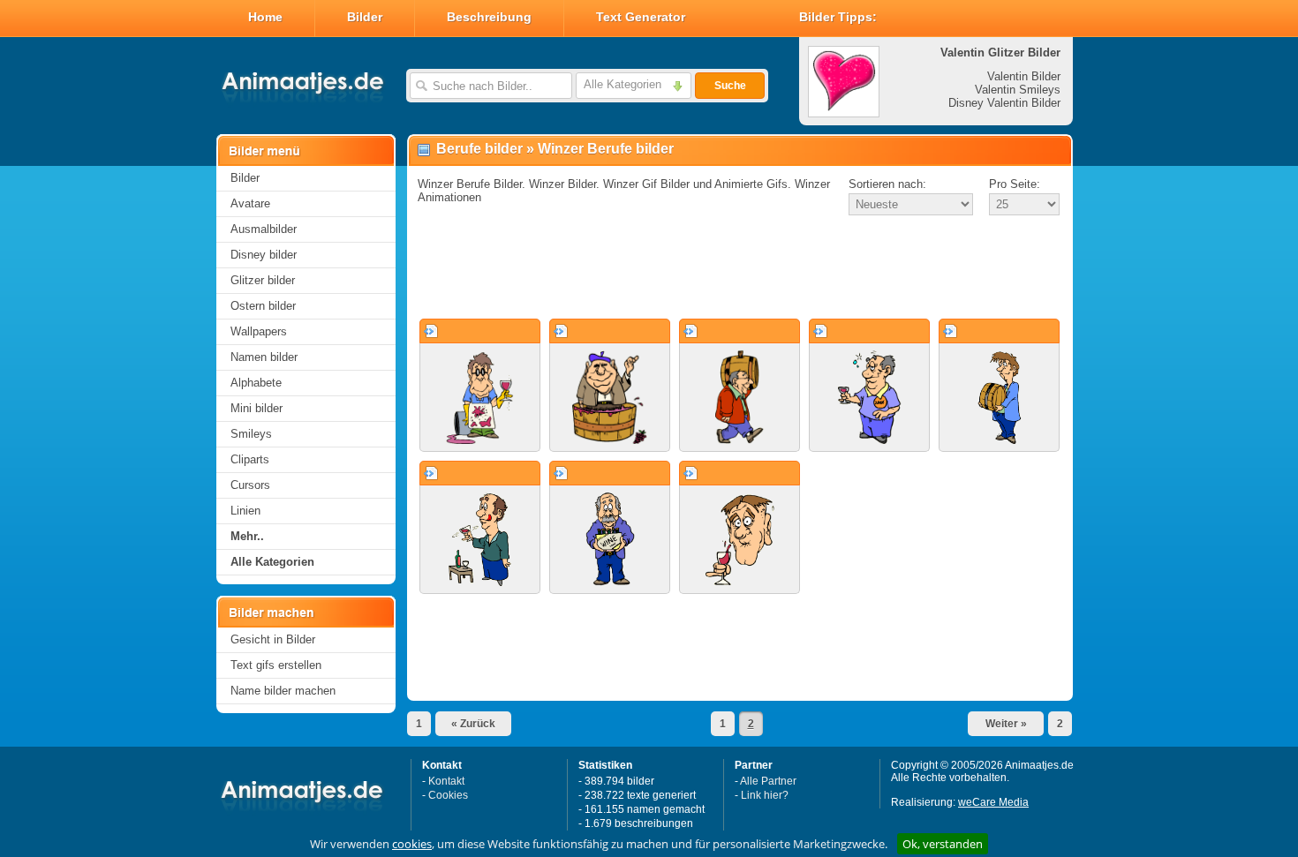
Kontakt (446, 781)
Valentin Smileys (1017, 89)
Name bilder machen (283, 690)
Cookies (448, 795)
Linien (245, 510)
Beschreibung (489, 17)
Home (265, 17)
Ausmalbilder (263, 229)
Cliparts (249, 459)
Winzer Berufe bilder (606, 148)
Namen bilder (264, 357)
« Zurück (473, 724)
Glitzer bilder (262, 280)
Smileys (251, 433)
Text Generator (640, 17)
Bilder (364, 17)
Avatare (250, 203)
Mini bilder (256, 408)
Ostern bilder (263, 305)
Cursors (250, 485)
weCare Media (993, 802)
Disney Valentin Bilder (1004, 102)
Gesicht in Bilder (272, 639)
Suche (730, 85)
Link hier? (765, 795)
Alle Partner (768, 781)
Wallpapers (258, 331)
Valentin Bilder (1023, 76)
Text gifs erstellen (275, 665)
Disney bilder (263, 254)
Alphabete (256, 382)
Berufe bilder (479, 148)
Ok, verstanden (942, 844)
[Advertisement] (740, 268)
